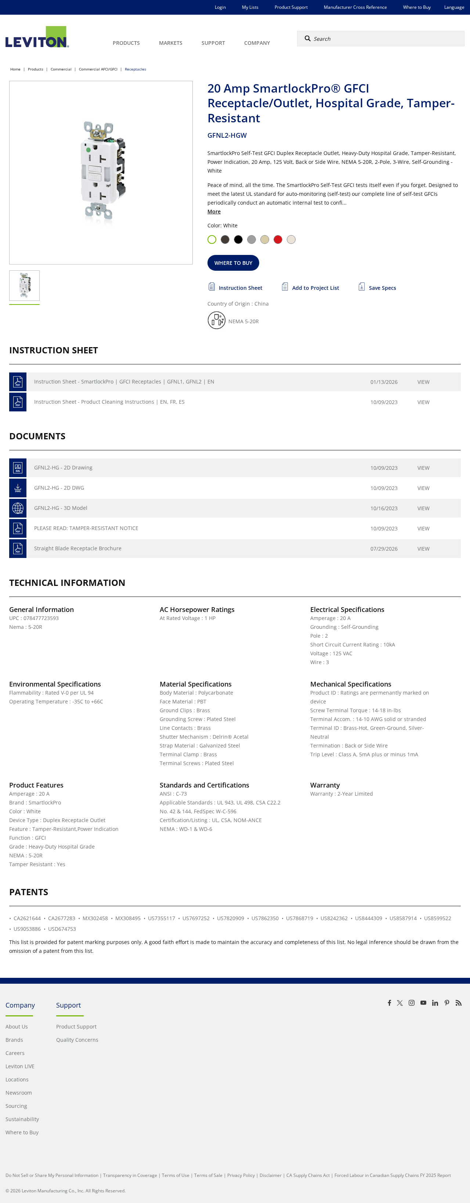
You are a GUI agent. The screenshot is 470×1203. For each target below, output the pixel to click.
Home (15, 69)
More (214, 211)
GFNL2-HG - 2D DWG (59, 487)
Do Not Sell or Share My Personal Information (52, 1175)
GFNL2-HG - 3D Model (60, 507)
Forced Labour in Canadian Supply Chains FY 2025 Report (393, 1175)
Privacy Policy (241, 1175)
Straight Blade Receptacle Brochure (78, 548)
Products (35, 69)
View (423, 381)
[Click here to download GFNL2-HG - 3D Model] (17, 508)
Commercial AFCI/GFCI (98, 69)
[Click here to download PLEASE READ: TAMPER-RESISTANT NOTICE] (17, 528)
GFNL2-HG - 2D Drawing (63, 467)
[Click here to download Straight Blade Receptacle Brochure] (17, 548)
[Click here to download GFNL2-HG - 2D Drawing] (17, 467)
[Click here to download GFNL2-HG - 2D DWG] (17, 488)
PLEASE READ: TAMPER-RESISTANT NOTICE (86, 528)
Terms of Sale (208, 1175)
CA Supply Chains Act (308, 1175)
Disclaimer (271, 1175)
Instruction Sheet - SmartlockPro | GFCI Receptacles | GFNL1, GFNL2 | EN (124, 381)
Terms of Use (175, 1175)
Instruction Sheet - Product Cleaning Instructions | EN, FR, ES (109, 401)
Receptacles (135, 69)
